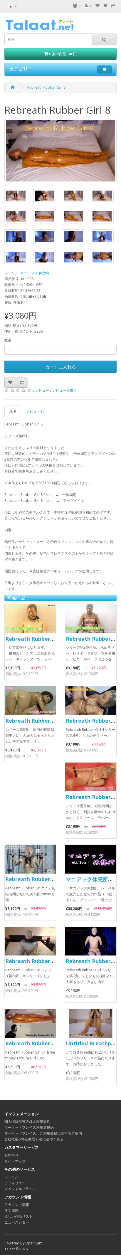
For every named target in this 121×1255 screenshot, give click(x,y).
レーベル (11, 1177)
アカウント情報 (16, 1204)
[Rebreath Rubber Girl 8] (60, 151)
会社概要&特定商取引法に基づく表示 (33, 1139)
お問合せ (11, 1155)
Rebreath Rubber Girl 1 (35, 638)
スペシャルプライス (20, 1188)
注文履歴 (11, 1210)
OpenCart (33, 1243)
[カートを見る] (105, 5)
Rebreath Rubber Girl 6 (35, 961)
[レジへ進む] (113, 5)
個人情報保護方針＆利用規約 (27, 1121)
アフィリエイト (16, 1182)
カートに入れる (60, 367)
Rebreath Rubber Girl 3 (35, 720)
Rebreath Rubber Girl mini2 (40, 879)
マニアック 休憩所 (34, 272)
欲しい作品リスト (18, 1216)
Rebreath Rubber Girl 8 (46, 87)
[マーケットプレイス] (77, 5)
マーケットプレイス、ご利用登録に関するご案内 (43, 1133)
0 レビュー (40, 390)
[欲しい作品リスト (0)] (97, 5)
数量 (7, 340)
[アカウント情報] (88, 5)
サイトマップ (15, 1161)
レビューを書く (64, 390)
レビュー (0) (35, 411)
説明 (12, 411)
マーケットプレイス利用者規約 (29, 1127)
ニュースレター (16, 1222)
